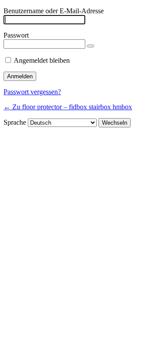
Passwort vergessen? (32, 92)
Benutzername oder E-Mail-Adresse (54, 11)
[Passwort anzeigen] (90, 46)
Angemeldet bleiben (42, 60)
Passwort (16, 35)
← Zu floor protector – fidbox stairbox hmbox (68, 107)
